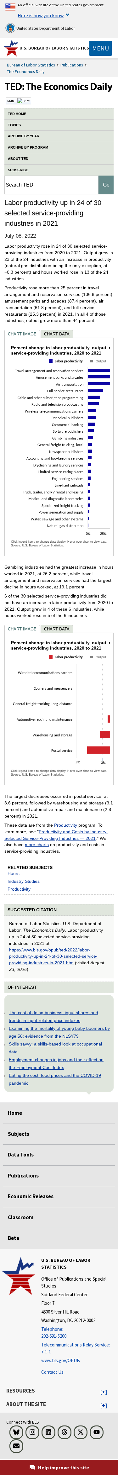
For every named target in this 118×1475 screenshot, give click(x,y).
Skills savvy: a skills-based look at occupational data (55, 1047)
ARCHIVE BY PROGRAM (28, 147)
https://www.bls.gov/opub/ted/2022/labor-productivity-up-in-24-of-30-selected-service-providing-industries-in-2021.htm (53, 956)
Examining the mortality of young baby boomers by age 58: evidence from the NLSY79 (59, 1032)
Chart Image (22, 334)
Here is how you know (41, 15)
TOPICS (14, 125)
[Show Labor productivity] (67, 366)
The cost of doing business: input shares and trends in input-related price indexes (53, 1016)
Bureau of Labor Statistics (31, 65)
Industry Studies (24, 881)
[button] (103, 1392)
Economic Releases (30, 1196)
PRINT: (12, 101)
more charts (37, 844)
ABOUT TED (18, 159)
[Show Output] (99, 367)
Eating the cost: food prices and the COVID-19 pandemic (55, 1079)
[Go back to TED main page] (59, 88)
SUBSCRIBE (18, 170)
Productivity (65, 825)
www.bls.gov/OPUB (60, 1360)
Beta (13, 1238)
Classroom (21, 1217)
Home (15, 1112)
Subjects (18, 1133)
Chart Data (57, 334)
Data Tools (21, 1154)
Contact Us (52, 1372)
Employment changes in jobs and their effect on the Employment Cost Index (56, 1063)
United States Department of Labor (45, 28)
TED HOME (17, 114)
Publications (71, 65)
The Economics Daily (26, 71)
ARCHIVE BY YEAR (23, 136)
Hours (14, 873)
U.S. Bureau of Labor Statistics (54, 48)
